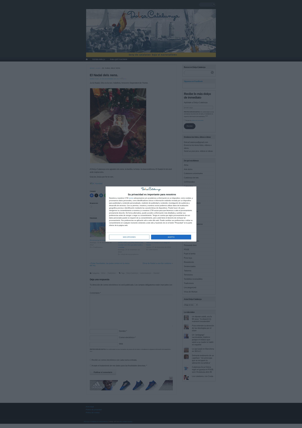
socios (131, 198)
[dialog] (151, 213)
